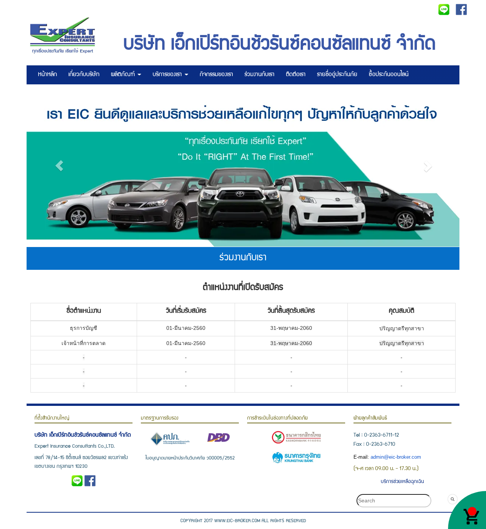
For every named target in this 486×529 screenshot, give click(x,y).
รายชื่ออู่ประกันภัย (337, 75)
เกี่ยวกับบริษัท (83, 75)
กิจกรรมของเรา (216, 75)
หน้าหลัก (47, 75)
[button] (59, 165)
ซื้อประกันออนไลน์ (389, 75)
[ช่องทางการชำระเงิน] (296, 437)
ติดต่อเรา (296, 75)
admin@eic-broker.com (396, 457)
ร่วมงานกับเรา (260, 75)
